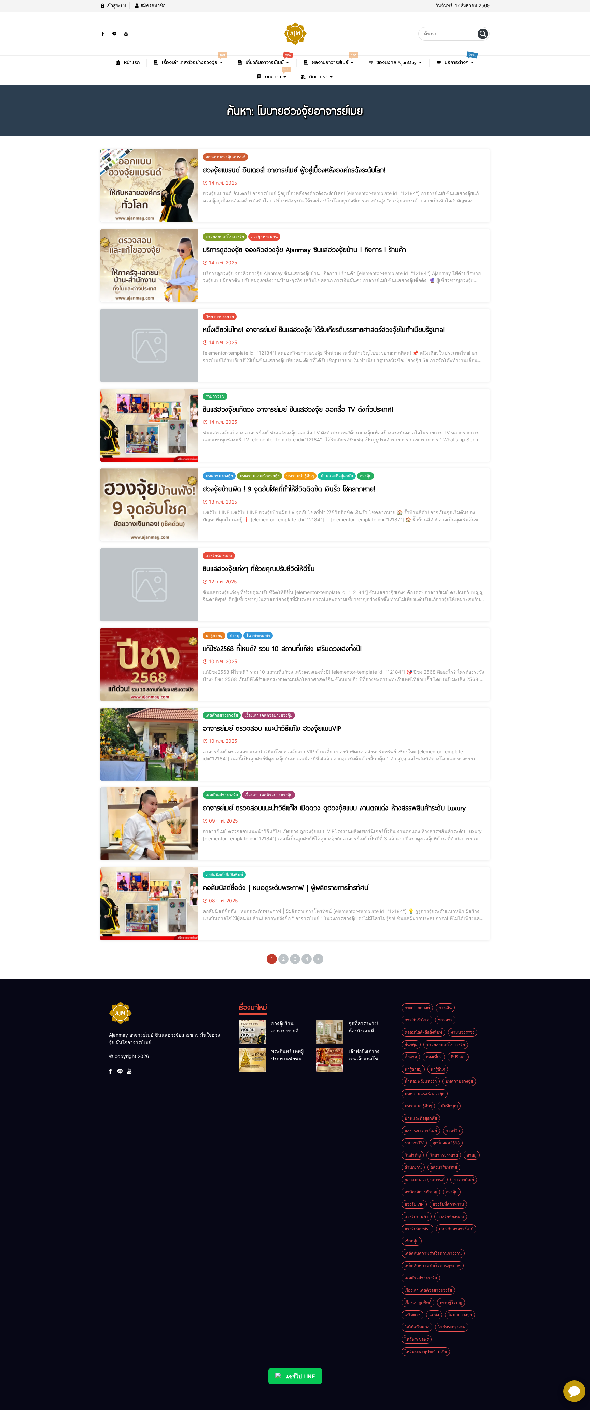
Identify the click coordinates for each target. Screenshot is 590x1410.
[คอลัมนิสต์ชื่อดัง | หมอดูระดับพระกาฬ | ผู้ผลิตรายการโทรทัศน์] (149, 903)
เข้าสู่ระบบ (115, 5)
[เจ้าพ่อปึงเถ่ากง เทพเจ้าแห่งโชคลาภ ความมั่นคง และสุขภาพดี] (329, 1060)
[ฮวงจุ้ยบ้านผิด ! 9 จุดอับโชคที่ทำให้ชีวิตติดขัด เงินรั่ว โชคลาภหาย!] (149, 504)
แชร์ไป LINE (300, 1376)
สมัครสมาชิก (152, 5)
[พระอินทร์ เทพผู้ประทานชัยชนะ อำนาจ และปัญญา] (252, 1060)
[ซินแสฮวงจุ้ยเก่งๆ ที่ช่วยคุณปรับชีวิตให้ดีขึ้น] (149, 584)
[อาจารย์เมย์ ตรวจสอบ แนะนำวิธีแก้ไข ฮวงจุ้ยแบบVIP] (149, 744)
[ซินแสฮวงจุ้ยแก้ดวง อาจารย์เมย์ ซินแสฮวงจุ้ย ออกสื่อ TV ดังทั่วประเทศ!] (149, 425)
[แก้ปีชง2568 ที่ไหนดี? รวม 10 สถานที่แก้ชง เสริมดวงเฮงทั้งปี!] (149, 664)
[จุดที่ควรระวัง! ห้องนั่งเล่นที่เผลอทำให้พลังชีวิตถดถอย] (329, 1032)
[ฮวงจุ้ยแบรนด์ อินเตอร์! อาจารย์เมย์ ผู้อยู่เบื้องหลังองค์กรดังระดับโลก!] (149, 185)
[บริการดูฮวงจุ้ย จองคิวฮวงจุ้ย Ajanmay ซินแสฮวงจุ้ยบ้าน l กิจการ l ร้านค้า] (149, 265)
